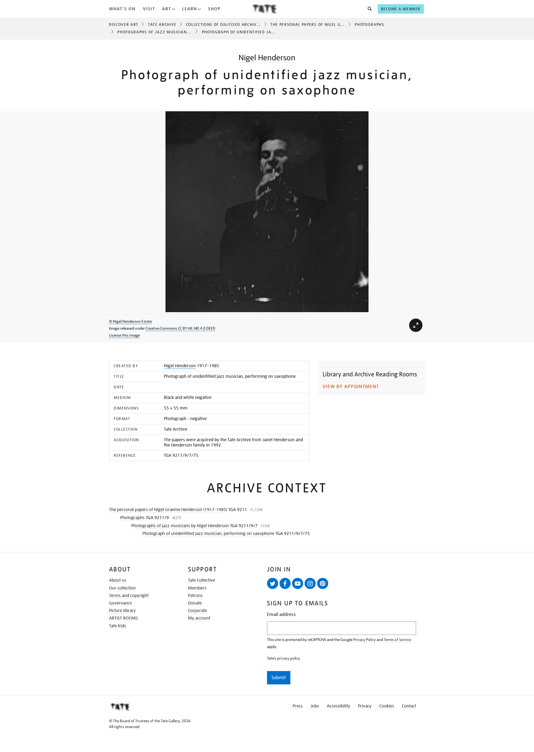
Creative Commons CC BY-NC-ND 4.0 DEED (180, 328)
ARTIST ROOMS (123, 618)
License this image (124, 335)
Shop (214, 9)
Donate (195, 603)
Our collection (122, 588)
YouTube (297, 583)
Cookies (386, 706)
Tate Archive (162, 24)
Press (298, 706)
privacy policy (288, 658)
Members (197, 588)
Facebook (285, 583)
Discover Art (124, 24)
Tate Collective (201, 580)
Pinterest (322, 583)
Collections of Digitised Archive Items (229, 24)
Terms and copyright (129, 595)
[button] (368, 8)
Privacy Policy (364, 639)
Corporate (197, 610)
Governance (120, 603)
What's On (122, 9)
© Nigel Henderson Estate (130, 321)
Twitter (272, 583)
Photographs (369, 24)
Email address (281, 614)
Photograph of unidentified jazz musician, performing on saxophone (208, 533)
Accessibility (338, 706)
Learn (189, 9)
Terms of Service (397, 639)
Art (166, 9)
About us (117, 580)
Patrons (195, 595)
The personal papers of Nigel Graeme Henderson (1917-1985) (339, 24)
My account (199, 618)
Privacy (365, 706)
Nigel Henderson (267, 58)
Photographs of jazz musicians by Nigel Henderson (176, 31)
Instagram (310, 583)
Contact (409, 706)
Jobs (314, 706)
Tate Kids (117, 626)
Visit (149, 9)
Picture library (122, 610)
